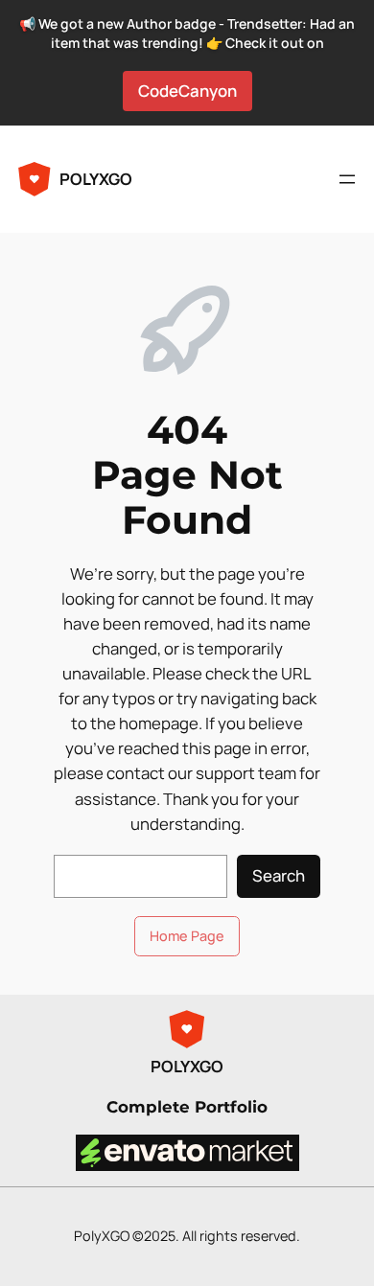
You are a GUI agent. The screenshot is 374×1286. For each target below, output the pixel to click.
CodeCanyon (187, 91)
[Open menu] (347, 179)
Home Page (187, 936)
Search (278, 875)
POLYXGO (95, 179)
